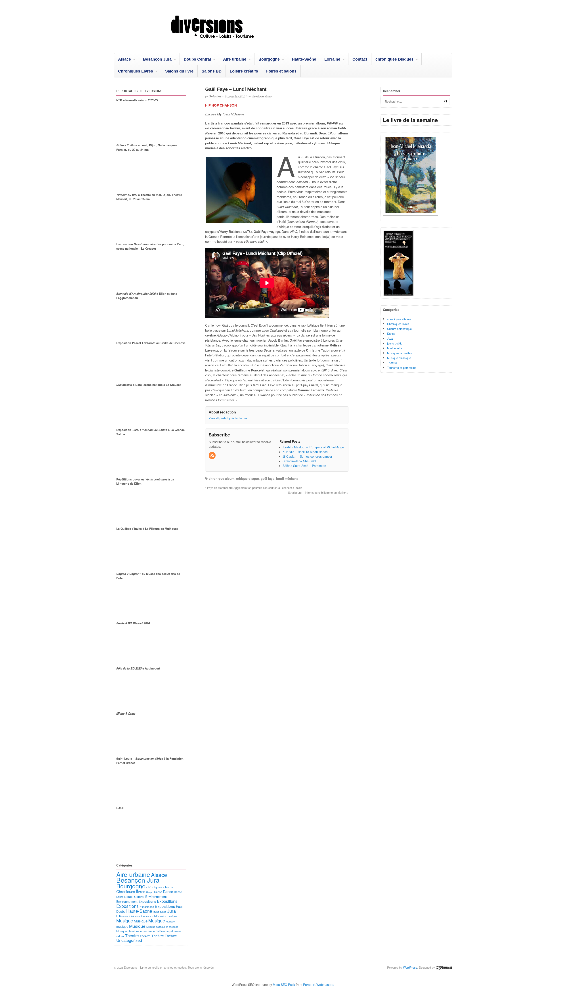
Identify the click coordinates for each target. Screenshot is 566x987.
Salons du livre (179, 71)
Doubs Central (197, 59)
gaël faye (267, 478)
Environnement (156, 896)
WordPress (410, 967)
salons (120, 936)
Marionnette (394, 348)
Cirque (149, 892)
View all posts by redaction (228, 418)
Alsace (124, 59)
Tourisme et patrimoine (401, 367)
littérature (146, 916)
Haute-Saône (304, 59)
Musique (124, 920)
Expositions (147, 901)
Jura (171, 910)
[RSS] (212, 455)
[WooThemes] (444, 967)
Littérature (122, 916)
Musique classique (399, 358)
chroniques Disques (394, 59)
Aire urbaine (234, 59)
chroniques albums (262, 96)
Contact (359, 59)
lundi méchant (287, 478)
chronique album (221, 478)
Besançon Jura (157, 59)
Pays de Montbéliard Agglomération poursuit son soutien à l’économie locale (254, 488)
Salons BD (212, 71)
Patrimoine (162, 931)
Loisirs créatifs (244, 71)
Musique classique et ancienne (162, 926)
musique (172, 916)
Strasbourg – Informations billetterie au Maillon (317, 493)
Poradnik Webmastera (318, 984)
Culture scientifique (399, 329)
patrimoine (175, 931)
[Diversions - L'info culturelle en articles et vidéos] (224, 42)
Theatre (132, 935)
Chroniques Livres (135, 71)
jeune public (394, 343)
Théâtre (392, 363)
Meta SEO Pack (284, 984)
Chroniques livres (398, 324)
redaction (215, 96)
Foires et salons (281, 71)
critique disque (247, 478)
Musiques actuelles (399, 353)
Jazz (390, 338)
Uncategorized (129, 940)
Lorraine (332, 59)
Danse (391, 333)
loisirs (155, 916)
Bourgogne (269, 59)
